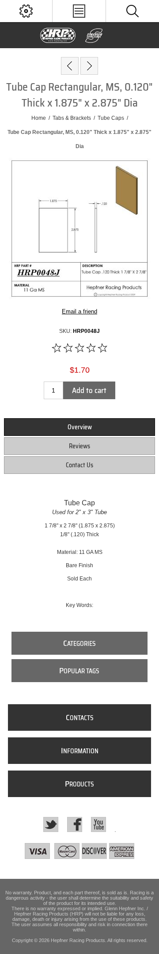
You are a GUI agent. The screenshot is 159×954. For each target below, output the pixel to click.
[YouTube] (98, 824)
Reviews (79, 446)
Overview (80, 427)
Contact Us (79, 465)
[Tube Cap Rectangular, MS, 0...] (89, 66)
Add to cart (89, 390)
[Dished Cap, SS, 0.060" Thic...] (70, 66)
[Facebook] (75, 824)
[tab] (79, 427)
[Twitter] (51, 824)
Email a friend (79, 311)
